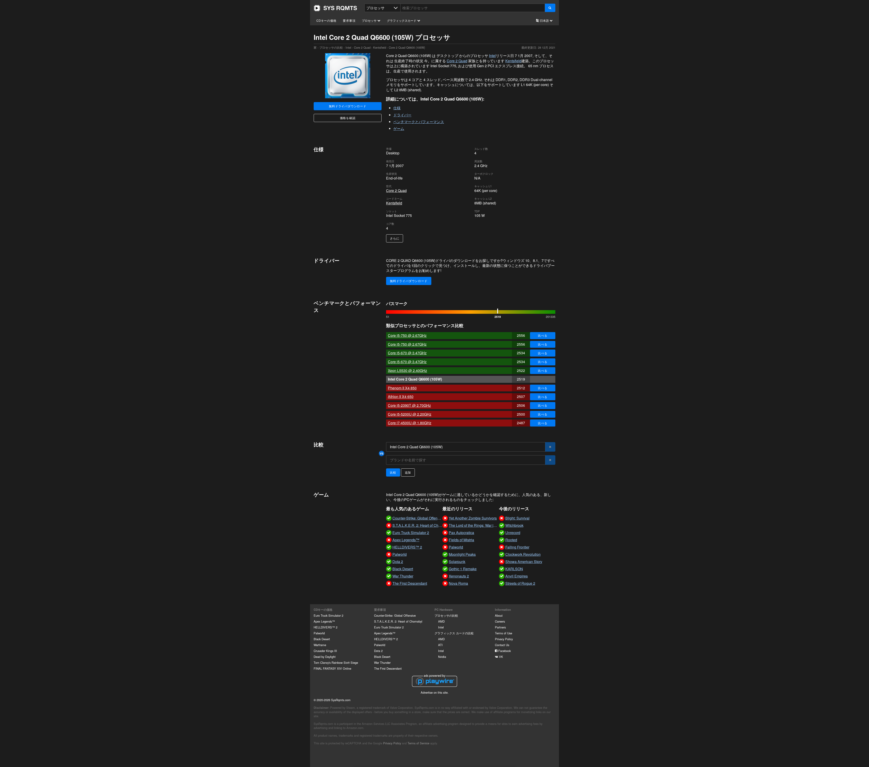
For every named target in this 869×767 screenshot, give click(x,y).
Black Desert (322, 639)
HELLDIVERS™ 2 (325, 627)
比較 (393, 472)
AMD (441, 621)
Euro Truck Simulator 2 (328, 615)
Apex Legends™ (324, 621)
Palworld (319, 633)
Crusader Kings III (325, 651)
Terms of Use (503, 633)
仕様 (397, 107)
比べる (542, 335)
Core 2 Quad (362, 47)
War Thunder (382, 662)
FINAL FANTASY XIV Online (332, 668)
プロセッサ (369, 20)
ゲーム (398, 128)
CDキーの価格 (326, 20)
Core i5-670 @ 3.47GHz (407, 352)
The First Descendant (388, 668)
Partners (500, 627)
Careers (500, 621)
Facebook (504, 651)
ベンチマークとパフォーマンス (418, 121)
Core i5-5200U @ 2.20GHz (409, 414)
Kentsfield (379, 47)
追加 (408, 472)
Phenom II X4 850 (402, 388)
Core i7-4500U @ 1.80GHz (409, 422)
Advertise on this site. (435, 692)
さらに (394, 238)
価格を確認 (348, 118)
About (499, 615)
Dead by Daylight (325, 656)
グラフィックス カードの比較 (454, 633)
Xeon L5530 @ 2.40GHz (407, 370)
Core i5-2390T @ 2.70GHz (409, 405)
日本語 (544, 20)
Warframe (320, 645)
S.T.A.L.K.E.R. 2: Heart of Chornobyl (398, 621)
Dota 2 (378, 651)
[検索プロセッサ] (550, 8)
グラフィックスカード (402, 20)
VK (500, 656)
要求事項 (349, 20)
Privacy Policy (504, 639)
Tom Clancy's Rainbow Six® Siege (336, 662)
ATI (440, 645)
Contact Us (502, 645)
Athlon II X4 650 (400, 396)
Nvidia (442, 656)
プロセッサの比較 (331, 47)
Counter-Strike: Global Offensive (395, 615)
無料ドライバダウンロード (347, 106)
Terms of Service (418, 743)
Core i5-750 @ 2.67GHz (407, 335)
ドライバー (402, 114)
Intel (348, 47)
